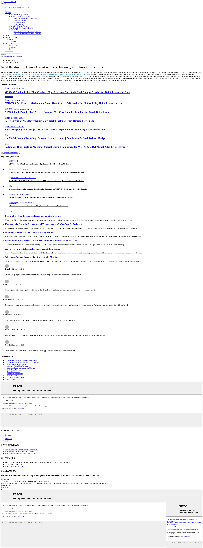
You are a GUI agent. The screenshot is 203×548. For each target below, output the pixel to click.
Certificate (12, 47)
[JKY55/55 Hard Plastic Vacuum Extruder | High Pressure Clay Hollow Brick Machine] (14, 161)
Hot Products (38, 481)
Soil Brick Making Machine (16, 377)
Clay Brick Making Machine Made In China (15, 74)
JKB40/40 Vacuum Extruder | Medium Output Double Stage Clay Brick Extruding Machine (41, 197)
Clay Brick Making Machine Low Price (45, 74)
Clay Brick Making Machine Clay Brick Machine (23, 362)
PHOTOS (12, 39)
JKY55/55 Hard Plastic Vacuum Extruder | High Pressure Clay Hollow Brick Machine (39, 164)
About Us (8, 43)
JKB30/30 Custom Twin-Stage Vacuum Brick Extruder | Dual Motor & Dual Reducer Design (55, 138)
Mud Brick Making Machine (38, 483)
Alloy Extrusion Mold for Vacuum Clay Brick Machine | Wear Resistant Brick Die (49, 120)
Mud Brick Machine (21, 483)
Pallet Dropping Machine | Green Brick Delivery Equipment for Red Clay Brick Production (55, 129)
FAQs (11, 49)
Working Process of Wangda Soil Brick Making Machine (29, 232)
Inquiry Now (5, 479)
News (7, 35)
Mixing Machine (19, 24)
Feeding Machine (19, 22)
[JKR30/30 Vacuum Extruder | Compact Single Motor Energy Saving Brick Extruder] (22, 203)
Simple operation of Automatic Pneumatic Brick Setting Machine (33, 249)
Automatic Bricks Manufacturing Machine (21, 368)
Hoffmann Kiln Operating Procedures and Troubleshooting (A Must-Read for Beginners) (43, 224)
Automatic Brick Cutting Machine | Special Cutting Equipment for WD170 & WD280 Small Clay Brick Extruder (66, 146)
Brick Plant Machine (13, 372)
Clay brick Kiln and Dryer (18, 26)
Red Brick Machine (7, 483)
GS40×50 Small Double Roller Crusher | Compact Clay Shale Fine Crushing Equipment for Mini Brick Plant (46, 181)
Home (7, 11)
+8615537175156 (10, 2)
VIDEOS (12, 41)
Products (8, 13)
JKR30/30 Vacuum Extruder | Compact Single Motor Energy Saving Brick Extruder (38, 206)
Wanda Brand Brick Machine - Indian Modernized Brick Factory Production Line (41, 240)
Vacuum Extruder (12, 376)
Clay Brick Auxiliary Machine (19, 16)
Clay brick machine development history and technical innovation (33, 216)
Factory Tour (13, 45)
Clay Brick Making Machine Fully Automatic (22, 360)
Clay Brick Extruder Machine (79, 483)
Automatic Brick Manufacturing (17, 366)
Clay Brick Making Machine (18, 15)
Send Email (5, 487)
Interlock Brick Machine (17, 30)
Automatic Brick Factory (15, 374)
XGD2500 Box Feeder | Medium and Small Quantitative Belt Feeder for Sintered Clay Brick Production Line (64, 103)
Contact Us (9, 51)
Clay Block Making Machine (59, 483)
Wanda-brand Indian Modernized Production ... (21, 451)
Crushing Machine (20, 20)
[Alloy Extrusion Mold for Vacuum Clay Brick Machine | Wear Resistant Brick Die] (14, 118)
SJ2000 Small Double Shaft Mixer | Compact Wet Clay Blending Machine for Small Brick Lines (57, 112)
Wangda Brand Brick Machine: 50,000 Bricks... (21, 453)
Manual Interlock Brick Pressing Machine (27, 32)
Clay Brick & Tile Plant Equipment (21, 28)
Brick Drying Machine (67, 74)
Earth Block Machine (82, 74)
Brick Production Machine (99, 483)
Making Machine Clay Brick (16, 364)
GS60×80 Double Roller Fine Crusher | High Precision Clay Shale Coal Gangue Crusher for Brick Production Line (67, 92)
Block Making (11, 379)
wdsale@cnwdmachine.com (14, 466)
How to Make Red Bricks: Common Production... (21, 450)
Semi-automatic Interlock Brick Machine (27, 34)
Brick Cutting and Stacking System (25, 18)
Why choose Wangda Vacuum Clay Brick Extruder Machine (31, 257)
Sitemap (46, 481)
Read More (9, 97)
